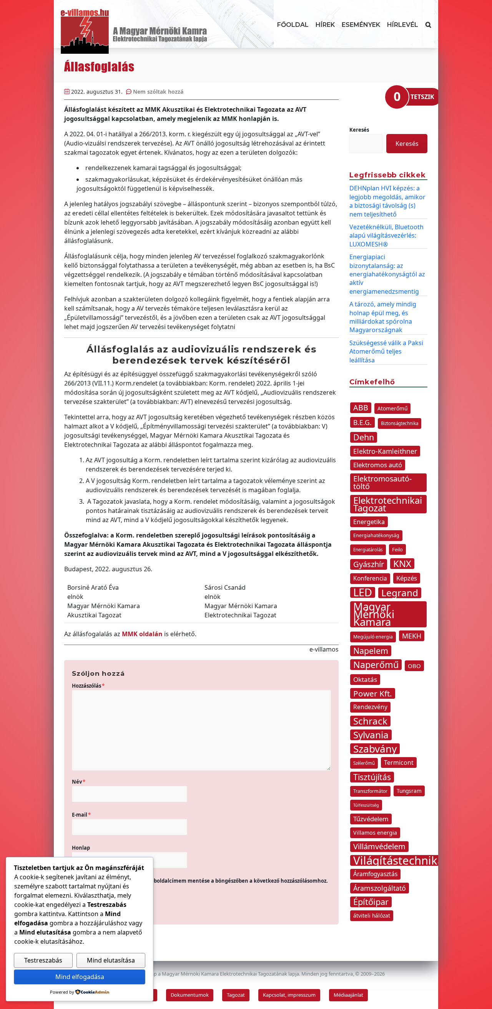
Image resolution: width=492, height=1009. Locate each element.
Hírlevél (402, 24)
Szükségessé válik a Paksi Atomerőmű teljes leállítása (386, 351)
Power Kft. (372, 693)
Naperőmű (376, 664)
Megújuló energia (373, 637)
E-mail (81, 814)
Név (78, 781)
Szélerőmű (364, 763)
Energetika (369, 522)
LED (362, 592)
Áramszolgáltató (379, 888)
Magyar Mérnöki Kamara (373, 614)
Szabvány (375, 748)
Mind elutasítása (111, 960)
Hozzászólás (88, 685)
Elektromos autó (377, 464)
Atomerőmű (392, 408)
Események (361, 24)
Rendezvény (370, 707)
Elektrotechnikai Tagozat (387, 504)
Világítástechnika (398, 860)
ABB (360, 407)
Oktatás (365, 679)
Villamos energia (375, 832)
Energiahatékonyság (376, 535)
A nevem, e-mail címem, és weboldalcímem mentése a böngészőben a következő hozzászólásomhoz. (203, 880)
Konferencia (370, 578)
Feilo (397, 549)
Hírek (325, 24)
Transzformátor (370, 791)
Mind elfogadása (79, 977)
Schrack (370, 721)
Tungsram (409, 790)
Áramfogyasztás (375, 874)
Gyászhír (368, 564)
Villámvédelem (379, 846)
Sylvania (371, 734)
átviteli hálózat (371, 915)
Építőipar (371, 902)
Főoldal (293, 24)
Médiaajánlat (348, 994)
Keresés (359, 129)
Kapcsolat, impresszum (289, 994)
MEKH (411, 635)
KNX (402, 563)
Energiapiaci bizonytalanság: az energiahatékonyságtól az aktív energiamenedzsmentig (387, 274)
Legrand (399, 592)
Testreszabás (43, 960)
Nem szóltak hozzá (158, 91)
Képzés (406, 578)
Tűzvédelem (371, 818)
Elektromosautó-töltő (382, 482)
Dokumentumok (190, 994)
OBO (414, 666)
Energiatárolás (368, 549)
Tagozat (236, 994)
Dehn (363, 437)
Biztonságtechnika (399, 423)
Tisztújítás (372, 777)
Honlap (81, 847)
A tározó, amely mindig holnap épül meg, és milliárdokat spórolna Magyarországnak (382, 317)
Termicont (399, 762)
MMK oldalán (142, 634)
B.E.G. (362, 422)
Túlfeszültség (366, 805)
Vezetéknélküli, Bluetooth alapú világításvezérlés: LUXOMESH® (386, 235)
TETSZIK (422, 97)
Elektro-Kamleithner (385, 451)
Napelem (370, 650)
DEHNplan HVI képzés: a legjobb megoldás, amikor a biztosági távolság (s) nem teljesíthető (387, 201)
